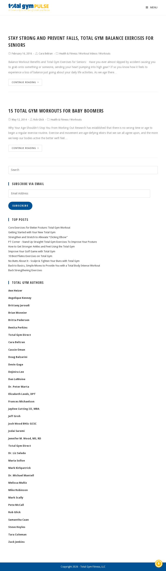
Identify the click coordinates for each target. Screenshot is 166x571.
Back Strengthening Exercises (25, 270)
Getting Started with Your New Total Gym (31, 232)
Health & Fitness (68, 53)
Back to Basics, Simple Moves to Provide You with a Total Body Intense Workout (54, 265)
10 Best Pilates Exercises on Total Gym (30, 256)
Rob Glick (38, 119)
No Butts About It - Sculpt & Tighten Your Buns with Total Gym (44, 260)
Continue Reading (24, 82)
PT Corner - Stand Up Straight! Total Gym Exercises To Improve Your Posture (52, 241)
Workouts (104, 53)
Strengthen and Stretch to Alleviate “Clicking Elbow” (38, 237)
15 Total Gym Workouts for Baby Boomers (56, 110)
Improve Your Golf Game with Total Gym (31, 251)
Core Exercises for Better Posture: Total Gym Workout (39, 227)
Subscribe (20, 205)
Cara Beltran (46, 53)
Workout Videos (88, 53)
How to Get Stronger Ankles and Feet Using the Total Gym (41, 246)
